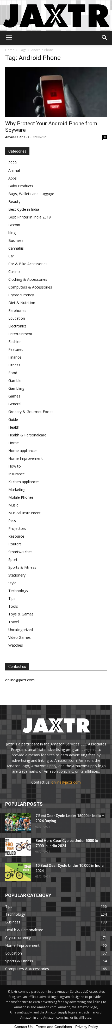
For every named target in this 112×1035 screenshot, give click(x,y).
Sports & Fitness (22, 567)
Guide (13, 419)
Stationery (17, 575)
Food (12, 372)
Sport (12, 559)
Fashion (15, 341)
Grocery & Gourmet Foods (30, 411)
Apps (12, 178)
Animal (14, 170)
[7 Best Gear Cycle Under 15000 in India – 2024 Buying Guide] (18, 822)
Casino (14, 271)
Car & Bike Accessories (27, 263)
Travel (13, 621)
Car (11, 255)
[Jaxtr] (56, 15)
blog (12, 232)
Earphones (17, 310)
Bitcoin (14, 224)
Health (13, 427)
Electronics (17, 326)
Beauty (14, 201)
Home (9, 50)
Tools (13, 606)
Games (14, 396)
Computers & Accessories (30, 287)
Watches (15, 645)
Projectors (17, 528)
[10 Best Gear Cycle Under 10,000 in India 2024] (18, 872)
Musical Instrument (24, 512)
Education (16, 318)
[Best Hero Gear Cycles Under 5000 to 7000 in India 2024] (18, 847)
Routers (15, 544)
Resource (16, 536)
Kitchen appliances (24, 481)
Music (13, 505)
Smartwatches (20, 551)
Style (12, 582)
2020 (12, 162)
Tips (11, 598)
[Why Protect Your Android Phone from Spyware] (56, 92)
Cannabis (16, 248)
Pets (12, 520)
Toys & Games (21, 614)
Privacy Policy (86, 1027)
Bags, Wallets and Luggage (31, 193)
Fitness (14, 364)
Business (15, 240)
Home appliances (23, 450)
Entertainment (20, 333)
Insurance (16, 473)
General (14, 403)
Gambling (16, 388)
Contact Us (23, 1027)
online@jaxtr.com (66, 782)
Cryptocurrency (21, 294)
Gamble (14, 380)
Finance (14, 357)
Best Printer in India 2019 (29, 217)
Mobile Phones (21, 497)
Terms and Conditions (54, 1027)
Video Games (19, 637)
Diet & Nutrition (21, 302)
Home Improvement (25, 458)
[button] (9, 38)
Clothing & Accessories (27, 279)
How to (14, 466)
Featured (15, 349)
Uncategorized (20, 629)
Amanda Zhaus (17, 137)
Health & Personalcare (27, 435)
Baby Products (20, 185)
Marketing (16, 489)
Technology (18, 590)
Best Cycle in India (23, 209)
